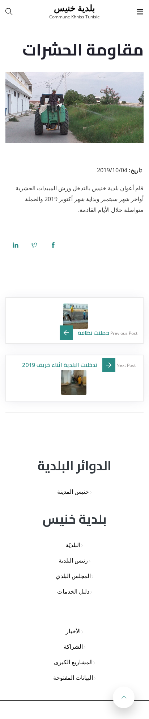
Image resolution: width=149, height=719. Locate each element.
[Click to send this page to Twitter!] (34, 244)
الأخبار (73, 631)
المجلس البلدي (73, 576)
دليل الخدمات (73, 591)
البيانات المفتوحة (73, 678)
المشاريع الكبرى (73, 662)
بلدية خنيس (74, 8)
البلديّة (73, 545)
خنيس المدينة (73, 492)
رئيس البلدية (73, 560)
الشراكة (73, 647)
